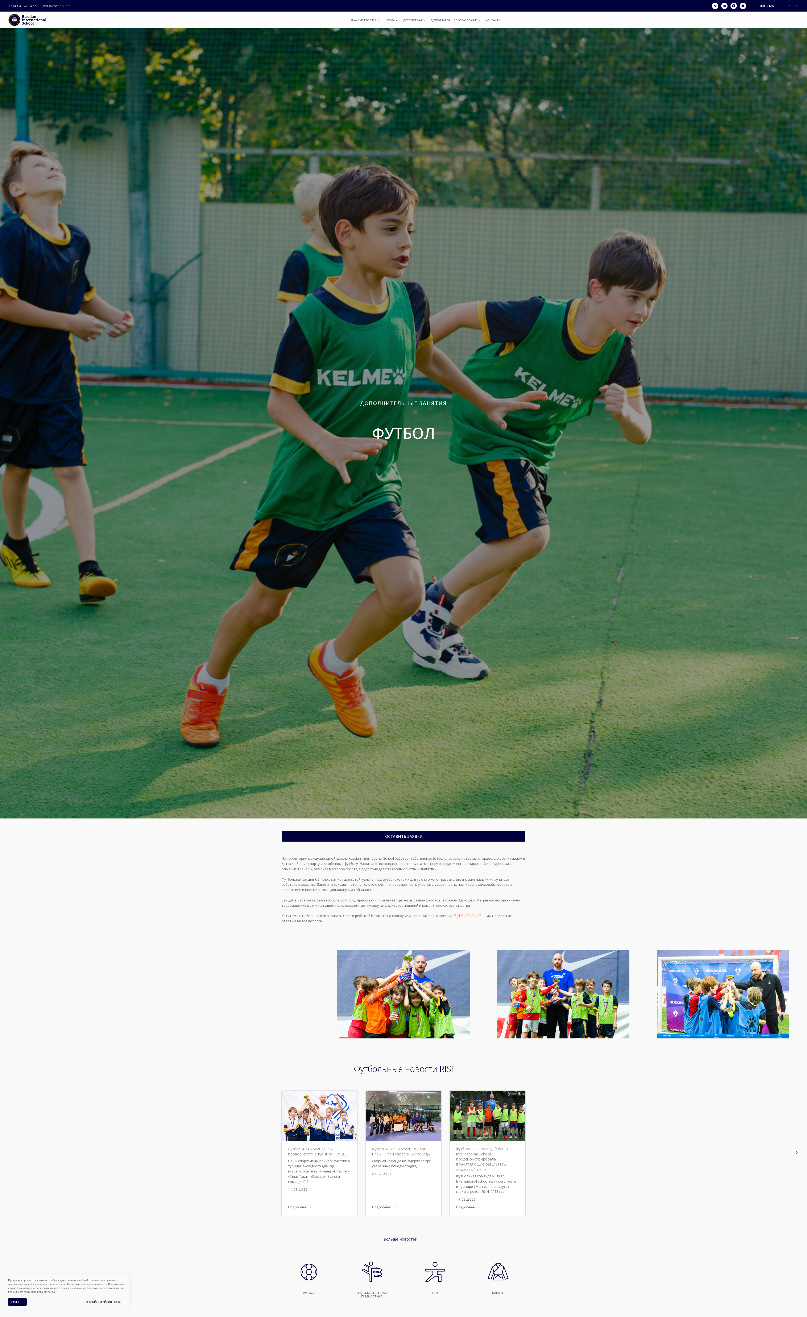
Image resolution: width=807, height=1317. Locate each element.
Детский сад (412, 20)
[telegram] (715, 6)
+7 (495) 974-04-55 (22, 6)
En (788, 6)
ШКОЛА (390, 20)
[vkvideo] (743, 6)
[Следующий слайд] (796, 1152)
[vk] (724, 6)
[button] (403, 836)
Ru (797, 6)
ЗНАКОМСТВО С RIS (363, 20)
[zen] (734, 6)
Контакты (493, 20)
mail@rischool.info (57, 6)
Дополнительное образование (454, 20)
